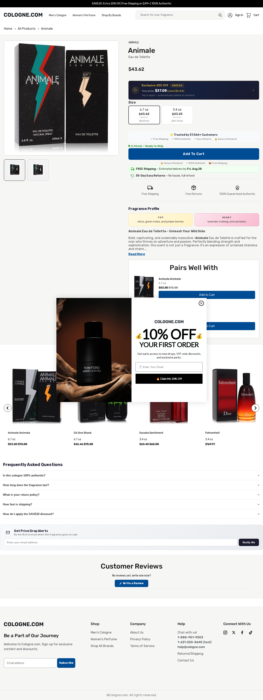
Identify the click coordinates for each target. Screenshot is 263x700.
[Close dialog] (201, 303)
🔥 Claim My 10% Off (169, 378)
